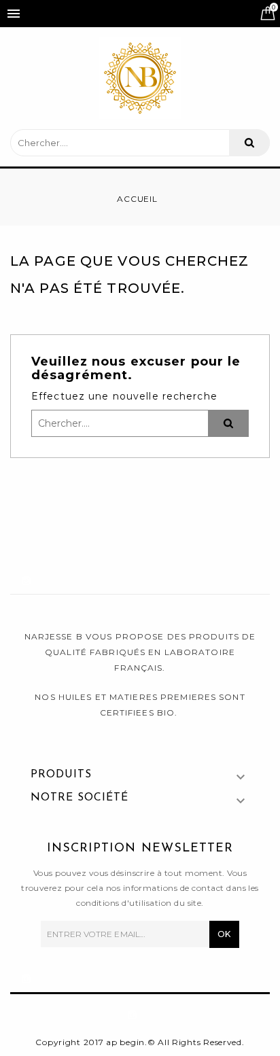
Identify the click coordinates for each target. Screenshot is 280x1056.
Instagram (42, 577)
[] (249, 142)
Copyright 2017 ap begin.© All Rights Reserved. (139, 1042)
